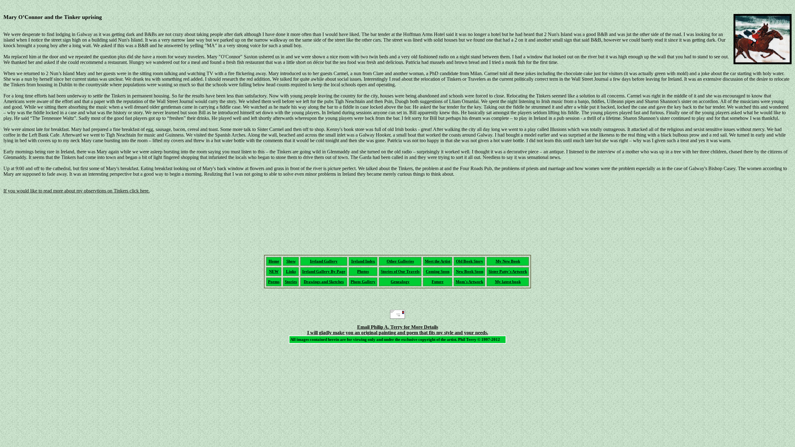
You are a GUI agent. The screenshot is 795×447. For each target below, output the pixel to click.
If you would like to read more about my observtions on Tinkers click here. (76, 190)
